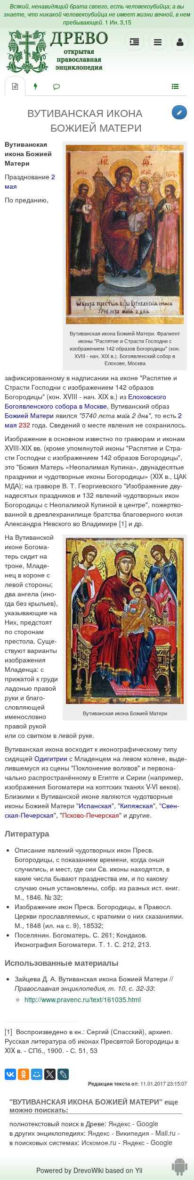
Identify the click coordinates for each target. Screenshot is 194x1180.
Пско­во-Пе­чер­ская (90, 815)
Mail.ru (165, 1133)
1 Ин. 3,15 (118, 22)
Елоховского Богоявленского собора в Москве (85, 401)
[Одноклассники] (23, 1074)
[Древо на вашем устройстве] (179, 1170)
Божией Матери (29, 415)
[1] (123, 523)
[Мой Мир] (36, 1074)
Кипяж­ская (136, 805)
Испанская (95, 805)
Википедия (132, 1133)
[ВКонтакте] (10, 1074)
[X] (50, 1074)
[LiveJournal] (63, 1074)
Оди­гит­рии (50, 758)
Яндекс (119, 1123)
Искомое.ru (98, 1142)
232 (24, 424)
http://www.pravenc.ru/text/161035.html (82, 999)
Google (147, 1123)
